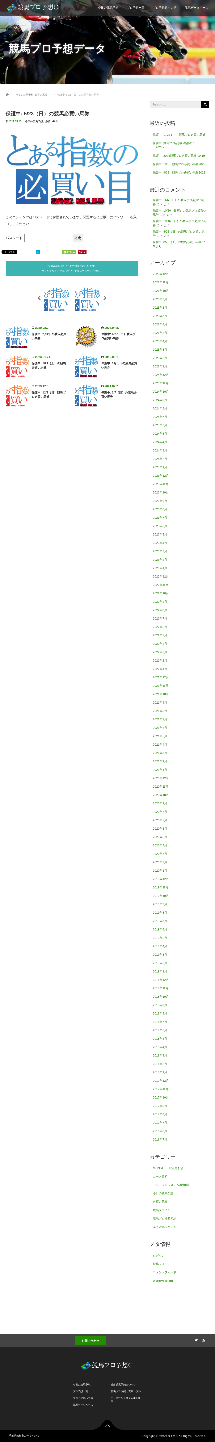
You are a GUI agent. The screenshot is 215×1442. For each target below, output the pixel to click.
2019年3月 (160, 954)
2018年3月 (160, 1055)
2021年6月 (160, 727)
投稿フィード (161, 1264)
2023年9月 (160, 501)
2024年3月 (160, 450)
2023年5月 (160, 534)
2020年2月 (160, 862)
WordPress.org (163, 1280)
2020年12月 (161, 778)
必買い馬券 (51, 121)
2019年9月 (160, 904)
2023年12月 (161, 475)
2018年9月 (160, 1005)
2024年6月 (160, 425)
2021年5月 (160, 736)
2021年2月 (160, 761)
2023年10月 (161, 492)
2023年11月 (160, 484)
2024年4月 (160, 442)
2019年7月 (160, 921)
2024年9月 (160, 400)
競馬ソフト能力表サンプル (126, 1391)
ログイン (159, 1255)
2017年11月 (160, 1089)
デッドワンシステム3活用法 (171, 1185)
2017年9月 (160, 1106)
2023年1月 (160, 568)
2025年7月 (160, 316)
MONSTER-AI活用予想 (168, 1168)
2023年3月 (160, 551)
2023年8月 (160, 509)
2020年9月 (160, 803)
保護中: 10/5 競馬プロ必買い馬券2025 (179, 164)
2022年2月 (160, 660)
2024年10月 (161, 391)
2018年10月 (161, 996)
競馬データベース (196, 7)
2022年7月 (160, 618)
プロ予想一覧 (135, 7)
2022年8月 (160, 610)
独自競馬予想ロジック (123, 1384)
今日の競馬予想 (108, 7)
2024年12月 (161, 374)
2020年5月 (160, 837)
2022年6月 (160, 627)
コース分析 (160, 1176)
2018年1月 (160, 1072)
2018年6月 (160, 1030)
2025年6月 (160, 324)
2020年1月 (160, 870)
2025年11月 (160, 282)
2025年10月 (161, 290)
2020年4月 (160, 845)
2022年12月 (161, 576)
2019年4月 (160, 946)
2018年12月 (161, 980)
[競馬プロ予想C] (33, 6)
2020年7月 (160, 820)
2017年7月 (160, 1122)
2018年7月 (160, 1022)
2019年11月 (160, 887)
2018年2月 (160, 1064)
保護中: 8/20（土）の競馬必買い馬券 (177, 242)
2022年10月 (161, 593)
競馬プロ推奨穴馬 (164, 1218)
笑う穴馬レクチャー (166, 1227)
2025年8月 (160, 307)
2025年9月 (160, 299)
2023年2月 (160, 559)
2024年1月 (160, 467)
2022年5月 (160, 635)
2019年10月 (161, 895)
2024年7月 (160, 416)
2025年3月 (160, 349)
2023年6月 (160, 526)
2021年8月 (160, 711)
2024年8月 (160, 408)
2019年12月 (161, 879)
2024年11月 (160, 383)
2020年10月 (161, 795)
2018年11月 (160, 988)
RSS (203, 1339)
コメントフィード (164, 1272)
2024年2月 (160, 458)
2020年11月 (160, 786)
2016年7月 (160, 1139)
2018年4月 (160, 1047)
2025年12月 (161, 274)
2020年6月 (160, 828)
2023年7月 (160, 517)
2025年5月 (160, 332)
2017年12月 (161, 1080)
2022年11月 (160, 585)
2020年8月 (160, 811)
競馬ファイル (161, 1210)
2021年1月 (160, 769)
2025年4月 (160, 341)
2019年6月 (160, 929)
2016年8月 (160, 1131)
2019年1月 (160, 971)
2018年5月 (160, 1038)
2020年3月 (160, 853)
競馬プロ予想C (168, 1436)
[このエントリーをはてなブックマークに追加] (38, 251)
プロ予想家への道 (164, 7)
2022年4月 (160, 643)
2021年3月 (160, 753)
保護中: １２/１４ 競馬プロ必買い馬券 (179, 134)
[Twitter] (196, 1339)
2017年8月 (160, 1114)
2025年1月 (160, 366)
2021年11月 (160, 685)
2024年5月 (160, 433)
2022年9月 (160, 601)
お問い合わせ (90, 1340)
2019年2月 (160, 963)
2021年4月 (160, 744)
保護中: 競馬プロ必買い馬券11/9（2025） (174, 145)
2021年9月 (160, 702)
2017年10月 (161, 1097)
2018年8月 (160, 1013)
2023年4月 (160, 543)
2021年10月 (161, 694)
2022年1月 (160, 669)
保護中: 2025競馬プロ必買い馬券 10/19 (179, 155)
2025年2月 (160, 358)
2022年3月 (160, 652)
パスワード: (15, 238)
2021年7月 (160, 719)
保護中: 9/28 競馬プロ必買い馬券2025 (179, 172)
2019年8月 (160, 912)
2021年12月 (161, 677)
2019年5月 (160, 937)
